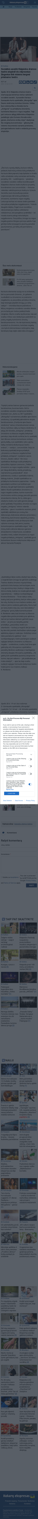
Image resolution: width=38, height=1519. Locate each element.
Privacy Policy (30, 800)
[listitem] (19, 754)
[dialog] (19, 759)
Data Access (19, 800)
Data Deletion (7, 800)
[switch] (30, 759)
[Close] (34, 718)
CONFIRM (11, 793)
